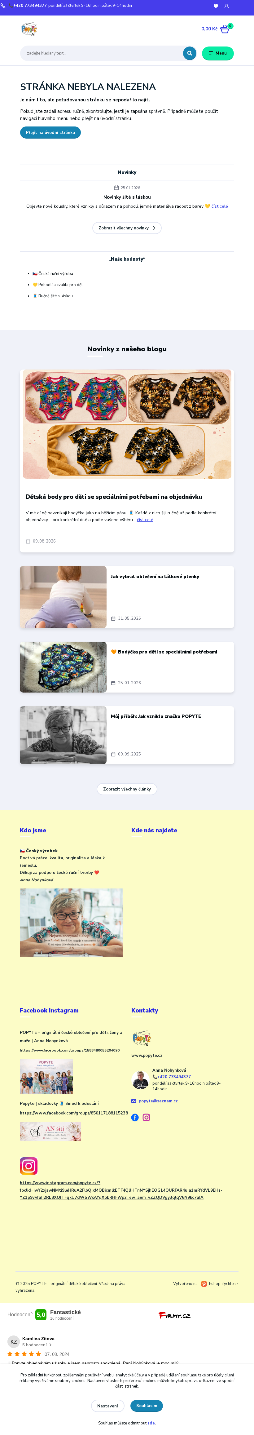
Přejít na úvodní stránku (50, 132)
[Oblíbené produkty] (215, 6)
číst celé (220, 206)
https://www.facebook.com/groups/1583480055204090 (70, 1050)
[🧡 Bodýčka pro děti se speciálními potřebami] (63, 667)
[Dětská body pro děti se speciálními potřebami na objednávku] (127, 424)
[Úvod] (49, 29)
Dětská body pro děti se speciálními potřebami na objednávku (114, 497)
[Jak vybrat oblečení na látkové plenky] (63, 597)
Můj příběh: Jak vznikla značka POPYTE (156, 716)
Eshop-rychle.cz (224, 1284)
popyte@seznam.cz (158, 1101)
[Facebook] (137, 1118)
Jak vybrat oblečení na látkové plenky (155, 577)
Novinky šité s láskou (127, 197)
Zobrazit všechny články (127, 789)
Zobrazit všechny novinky (124, 228)
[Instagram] (148, 1118)
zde (151, 1423)
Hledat (189, 53)
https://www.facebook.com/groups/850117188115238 (74, 1113)
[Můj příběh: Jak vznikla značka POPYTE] (63, 735)
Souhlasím (146, 1406)
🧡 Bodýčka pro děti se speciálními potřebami (164, 652)
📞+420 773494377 (27, 5)
